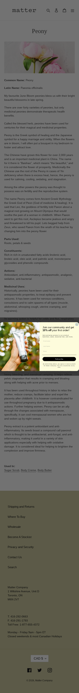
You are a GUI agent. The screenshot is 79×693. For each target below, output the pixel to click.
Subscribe (59, 359)
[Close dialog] (77, 324)
